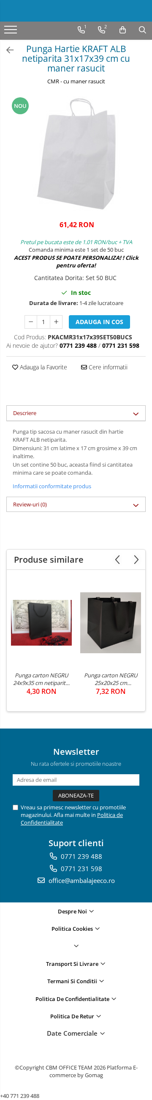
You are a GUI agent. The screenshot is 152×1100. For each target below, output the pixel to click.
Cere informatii (107, 367)
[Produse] (11, 32)
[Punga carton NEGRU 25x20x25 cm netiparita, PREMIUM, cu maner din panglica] (110, 622)
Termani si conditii (72, 981)
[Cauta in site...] (142, 30)
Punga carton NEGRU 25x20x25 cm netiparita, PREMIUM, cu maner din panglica (110, 679)
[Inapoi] (6, 50)
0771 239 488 (80, 856)
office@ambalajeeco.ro (81, 880)
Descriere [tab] (24, 413)
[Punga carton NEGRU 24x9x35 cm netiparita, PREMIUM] (41, 623)
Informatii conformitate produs (52, 486)
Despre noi (73, 911)
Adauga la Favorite (42, 367)
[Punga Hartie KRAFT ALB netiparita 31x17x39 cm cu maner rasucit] (76, 154)
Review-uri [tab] (30, 504)
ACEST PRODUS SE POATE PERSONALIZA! (67, 257)
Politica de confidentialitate (73, 999)
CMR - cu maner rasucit (76, 81)
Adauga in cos (99, 322)
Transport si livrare (73, 964)
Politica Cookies (73, 928)
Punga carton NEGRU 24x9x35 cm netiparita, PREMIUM (41, 679)
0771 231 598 (80, 868)
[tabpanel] (76, 154)
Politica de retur (72, 1016)
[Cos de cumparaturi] (123, 30)
